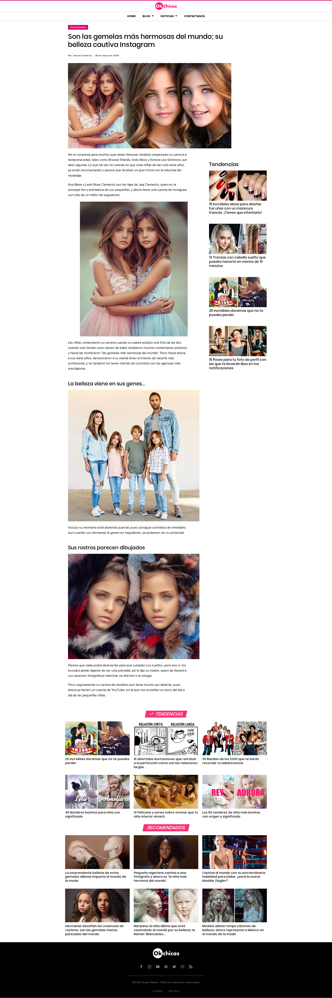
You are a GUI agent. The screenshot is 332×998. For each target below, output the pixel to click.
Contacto (158, 991)
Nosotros (174, 991)
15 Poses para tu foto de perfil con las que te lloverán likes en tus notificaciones (237, 363)
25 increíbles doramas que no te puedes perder (236, 312)
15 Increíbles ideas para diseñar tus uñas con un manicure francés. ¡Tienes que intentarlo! (235, 208)
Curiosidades (78, 27)
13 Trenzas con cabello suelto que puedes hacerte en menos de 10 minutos (237, 261)
